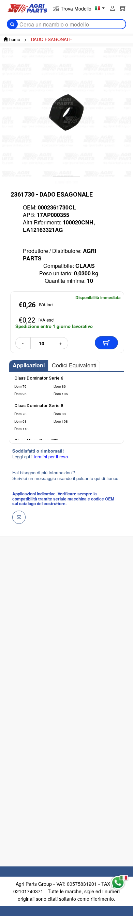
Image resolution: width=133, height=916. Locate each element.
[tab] (28, 365)
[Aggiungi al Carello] (106, 342)
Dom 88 (60, 413)
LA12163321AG (43, 230)
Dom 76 (20, 386)
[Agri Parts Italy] (27, 7)
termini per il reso (51, 456)
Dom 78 (20, 413)
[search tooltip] (12, 24)
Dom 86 (60, 386)
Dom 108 (61, 421)
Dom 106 (61, 393)
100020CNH (78, 222)
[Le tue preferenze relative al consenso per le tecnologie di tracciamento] (13, 881)
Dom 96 (20, 393)
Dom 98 (20, 421)
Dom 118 (21, 428)
